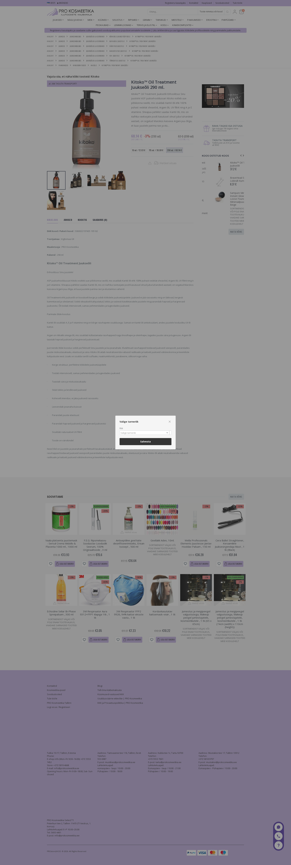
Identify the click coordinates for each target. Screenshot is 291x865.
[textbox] (145, 433)
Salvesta (145, 441)
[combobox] (145, 432)
